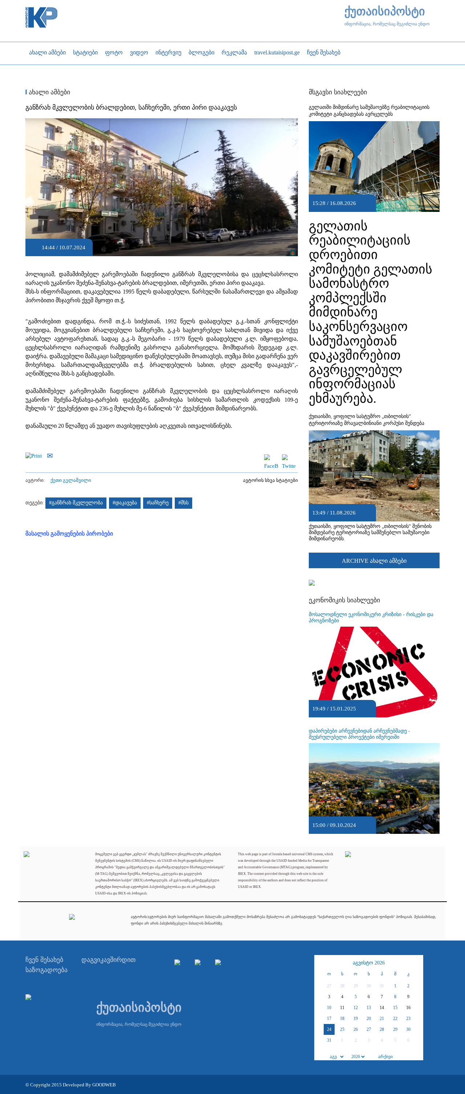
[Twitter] (289, 457)
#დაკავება (125, 502)
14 (382, 1007)
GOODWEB (104, 1084)
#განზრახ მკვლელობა (76, 502)
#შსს (183, 502)
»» (416, 963)
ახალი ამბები (48, 92)
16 (408, 1007)
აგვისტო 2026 (369, 963)
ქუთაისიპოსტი (384, 11)
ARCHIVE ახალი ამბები (374, 561)
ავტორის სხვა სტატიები (270, 480)
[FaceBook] (271, 457)
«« (320, 963)
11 (342, 1007)
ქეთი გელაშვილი (70, 480)
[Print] (35, 455)
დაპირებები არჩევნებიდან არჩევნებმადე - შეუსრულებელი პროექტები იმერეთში (359, 734)
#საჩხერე (158, 502)
